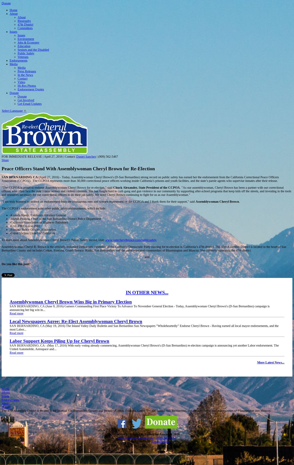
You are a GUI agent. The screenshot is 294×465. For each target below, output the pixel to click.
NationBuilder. (160, 441)
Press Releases (27, 71)
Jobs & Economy (28, 42)
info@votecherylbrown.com (136, 438)
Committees (25, 28)
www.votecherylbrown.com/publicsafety (131, 240)
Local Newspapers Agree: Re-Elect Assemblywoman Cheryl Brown (76, 321)
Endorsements (18, 60)
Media (14, 64)
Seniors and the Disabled (33, 49)
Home (13, 10)
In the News (25, 75)
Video (21, 82)
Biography (24, 21)
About (14, 13)
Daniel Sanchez (86, 156)
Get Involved (26, 100)
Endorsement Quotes (31, 89)
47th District (25, 24)
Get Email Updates (30, 103)
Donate (6, 3)
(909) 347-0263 (166, 438)
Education (24, 46)
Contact (22, 78)
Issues (13, 31)
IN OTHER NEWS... (147, 292)
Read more (16, 313)
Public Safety (26, 53)
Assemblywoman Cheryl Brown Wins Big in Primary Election (71, 301)
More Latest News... (270, 362)
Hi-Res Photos (27, 85)
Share (5, 160)
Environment (26, 39)
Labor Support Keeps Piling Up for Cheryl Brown (59, 341)
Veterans (23, 57)
